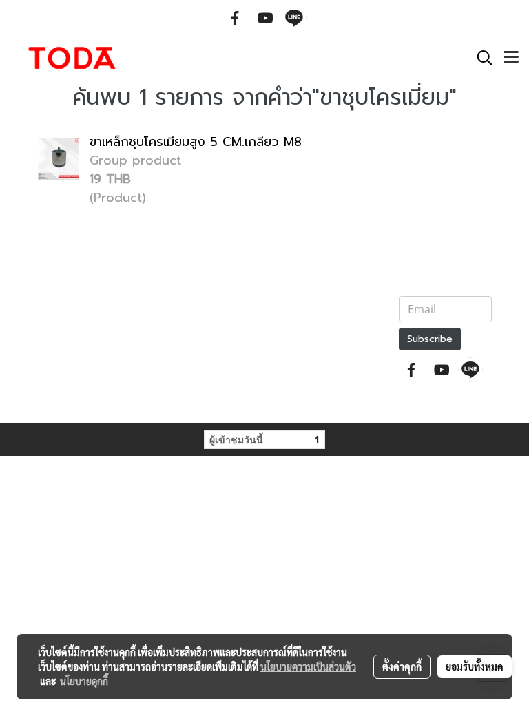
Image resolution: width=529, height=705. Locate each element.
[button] (480, 57)
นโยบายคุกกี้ (84, 681)
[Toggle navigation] (511, 58)
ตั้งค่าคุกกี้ (402, 666)
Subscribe (430, 339)
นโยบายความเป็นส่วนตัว (308, 666)
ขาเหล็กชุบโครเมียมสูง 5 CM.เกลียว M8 (196, 141)
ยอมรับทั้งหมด (475, 666)
